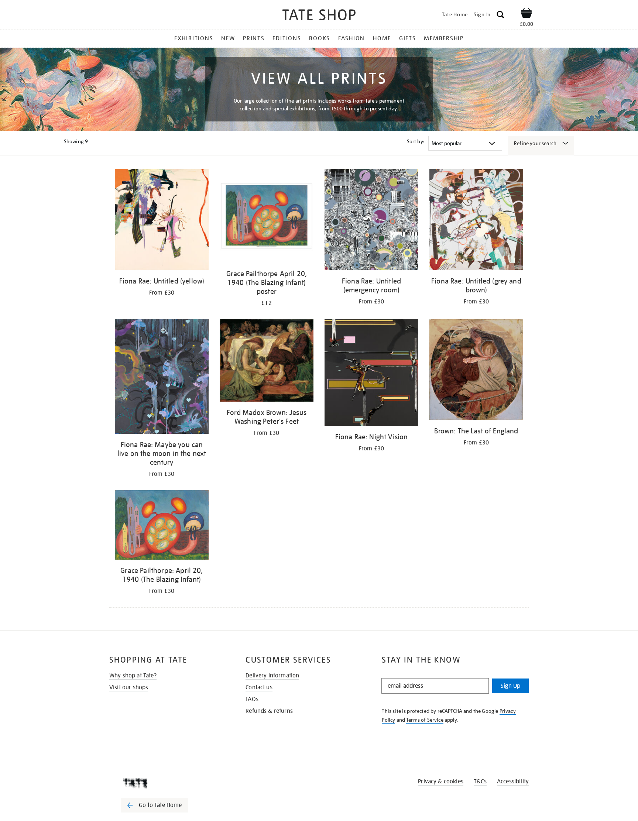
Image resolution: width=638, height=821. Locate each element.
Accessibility (513, 781)
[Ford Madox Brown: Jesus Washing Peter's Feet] (266, 361)
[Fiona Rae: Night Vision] (371, 374)
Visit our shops (128, 687)
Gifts (407, 38)
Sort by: (416, 141)
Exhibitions (193, 38)
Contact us (259, 687)
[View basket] (526, 14)
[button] (500, 15)
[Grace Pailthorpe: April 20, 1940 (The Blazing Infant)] (162, 526)
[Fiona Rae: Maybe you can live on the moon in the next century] (162, 377)
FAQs (252, 699)
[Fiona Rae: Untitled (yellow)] (162, 221)
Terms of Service (424, 720)
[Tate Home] (167, 783)
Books (319, 38)
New (228, 38)
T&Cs (480, 781)
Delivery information (272, 675)
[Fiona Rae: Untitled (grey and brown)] (476, 221)
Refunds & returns (269, 711)
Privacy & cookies (440, 781)
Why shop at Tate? (133, 675)
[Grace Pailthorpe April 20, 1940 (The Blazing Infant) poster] (266, 217)
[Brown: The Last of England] (476, 371)
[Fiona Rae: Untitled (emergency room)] (371, 221)
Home (382, 38)
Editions (286, 38)
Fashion (351, 38)
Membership (444, 38)
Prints (254, 38)
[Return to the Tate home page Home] (319, 16)
